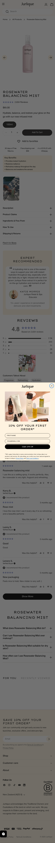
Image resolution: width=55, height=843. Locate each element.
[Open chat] (3, 834)
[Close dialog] (52, 386)
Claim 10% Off (27, 447)
